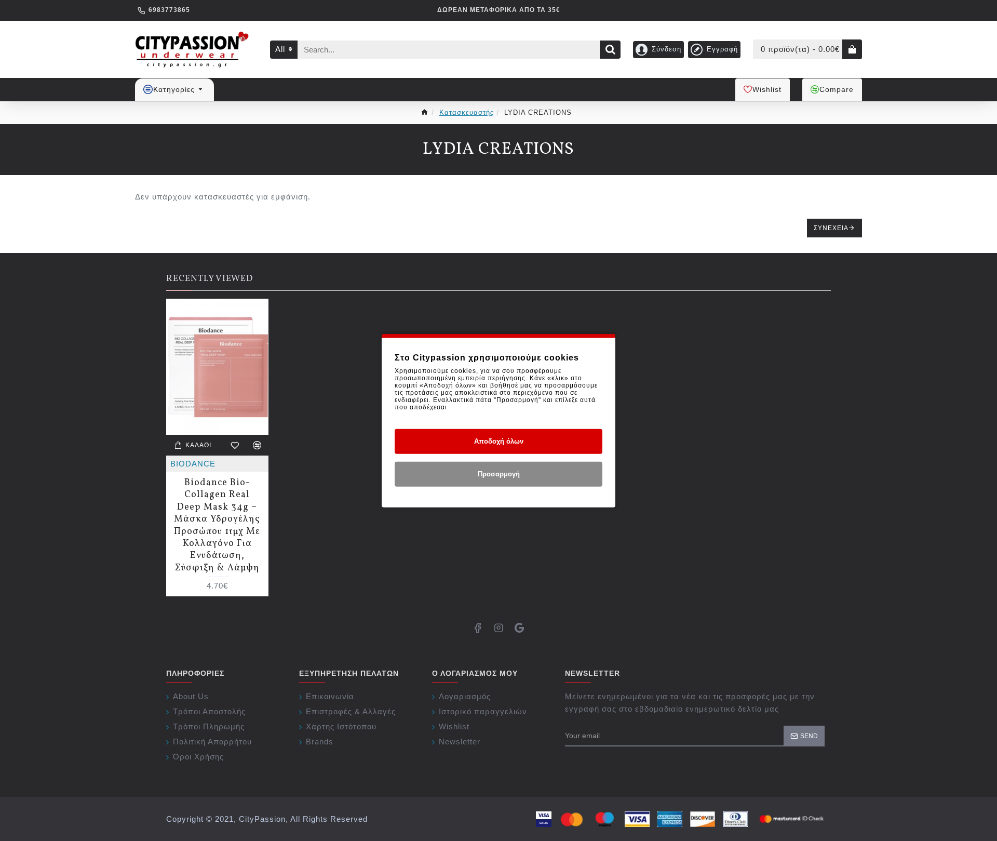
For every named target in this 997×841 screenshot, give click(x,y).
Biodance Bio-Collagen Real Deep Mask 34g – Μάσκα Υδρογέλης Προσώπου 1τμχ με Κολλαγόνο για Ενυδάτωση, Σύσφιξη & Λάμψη (217, 525)
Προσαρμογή (499, 474)
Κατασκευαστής (466, 112)
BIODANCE (192, 463)
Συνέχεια (831, 228)
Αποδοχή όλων (498, 441)
